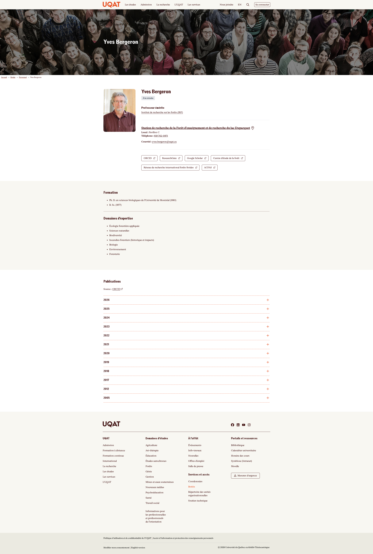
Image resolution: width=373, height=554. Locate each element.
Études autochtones (156, 461)
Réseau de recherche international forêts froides (171, 168)
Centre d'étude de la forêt (229, 159)
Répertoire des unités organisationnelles (199, 494)
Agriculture (151, 445)
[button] (197, 128)
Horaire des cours (240, 455)
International (110, 461)
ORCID (151, 159)
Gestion (150, 476)
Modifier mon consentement (116, 547)
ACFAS (211, 168)
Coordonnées (195, 481)
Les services (194, 4)
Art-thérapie (152, 450)
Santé (149, 497)
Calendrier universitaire (243, 450)
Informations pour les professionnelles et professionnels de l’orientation (156, 516)
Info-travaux (194, 450)
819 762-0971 (161, 136)
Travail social (152, 503)
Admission (146, 4)
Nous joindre (226, 4)
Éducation (151, 455)
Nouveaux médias (155, 487)
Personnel (23, 77)
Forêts (149, 466)
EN (239, 4)
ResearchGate (172, 159)
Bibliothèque (237, 445)
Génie (149, 471)
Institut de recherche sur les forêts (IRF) (162, 112)
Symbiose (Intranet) (241, 461)
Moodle (235, 466)
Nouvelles (193, 455)
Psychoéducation (154, 492)
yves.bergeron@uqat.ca (164, 141)
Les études (130, 4)
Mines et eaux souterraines (160, 482)
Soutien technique (197, 500)
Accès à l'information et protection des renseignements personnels (183, 538)
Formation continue (113, 455)
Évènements (194, 445)
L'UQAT (179, 4)
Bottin (12, 77)
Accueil (4, 77)
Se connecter (262, 5)
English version (138, 547)
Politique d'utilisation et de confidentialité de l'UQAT (127, 538)
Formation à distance (114, 450)
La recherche (163, 4)
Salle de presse (195, 466)
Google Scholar (198, 159)
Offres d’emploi (196, 461)
